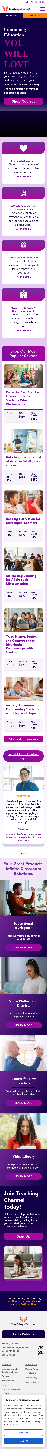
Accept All (26, 1440)
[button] (5, 808)
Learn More (27, 176)
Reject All (26, 1431)
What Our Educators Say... (23, 756)
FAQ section (28, 1304)
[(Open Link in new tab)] (43, 2)
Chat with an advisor (24, 1301)
